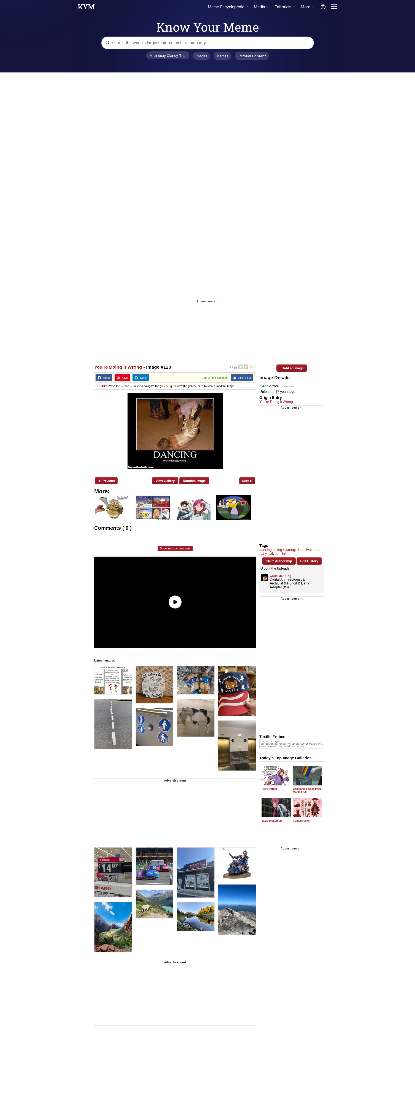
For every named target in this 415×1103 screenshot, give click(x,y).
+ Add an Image (291, 368)
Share (105, 377)
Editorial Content (252, 56)
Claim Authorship (279, 561)
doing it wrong (284, 550)
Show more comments (175, 548)
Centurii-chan (301, 820)
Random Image (194, 481)
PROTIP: (101, 386)
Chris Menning (280, 576)
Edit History (309, 561)
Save (124, 377)
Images (201, 56)
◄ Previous (106, 481)
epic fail (281, 554)
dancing (265, 550)
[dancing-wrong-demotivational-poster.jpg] (175, 431)
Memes (222, 56)
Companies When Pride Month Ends (307, 790)
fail (270, 554)
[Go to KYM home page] (86, 8)
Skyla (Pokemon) (272, 820)
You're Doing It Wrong (118, 366)
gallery (164, 386)
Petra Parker (269, 788)
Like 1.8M (243, 377)
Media (259, 7)
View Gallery (165, 481)
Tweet (142, 377)
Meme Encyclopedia (226, 7)
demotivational (308, 550)
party (263, 554)
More (305, 7)
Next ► (247, 481)
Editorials (282, 7)
